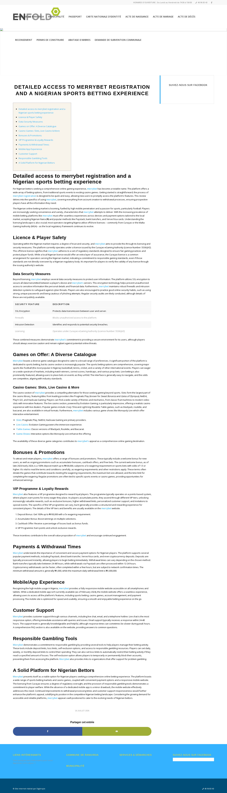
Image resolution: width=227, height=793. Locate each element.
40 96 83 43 (201, 2)
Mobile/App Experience (30, 149)
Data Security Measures (31, 121)
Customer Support (28, 153)
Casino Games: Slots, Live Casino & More (39, 130)
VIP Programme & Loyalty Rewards (36, 139)
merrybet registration (24, 195)
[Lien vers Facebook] (211, 2)
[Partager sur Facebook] (47, 731)
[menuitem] (200, 2)
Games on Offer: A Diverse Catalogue (37, 126)
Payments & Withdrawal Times (34, 144)
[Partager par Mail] (117, 731)
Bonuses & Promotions (30, 135)
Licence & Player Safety (30, 117)
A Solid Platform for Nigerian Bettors (37, 162)
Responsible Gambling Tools (33, 158)
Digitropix (41, 788)
